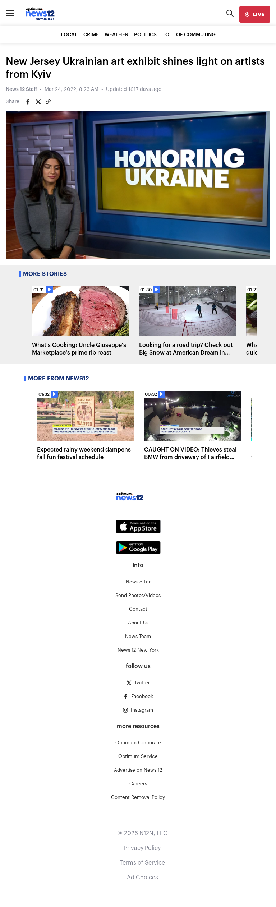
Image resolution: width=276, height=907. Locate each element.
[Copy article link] (48, 102)
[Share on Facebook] (28, 102)
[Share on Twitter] (38, 102)
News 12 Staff (21, 89)
